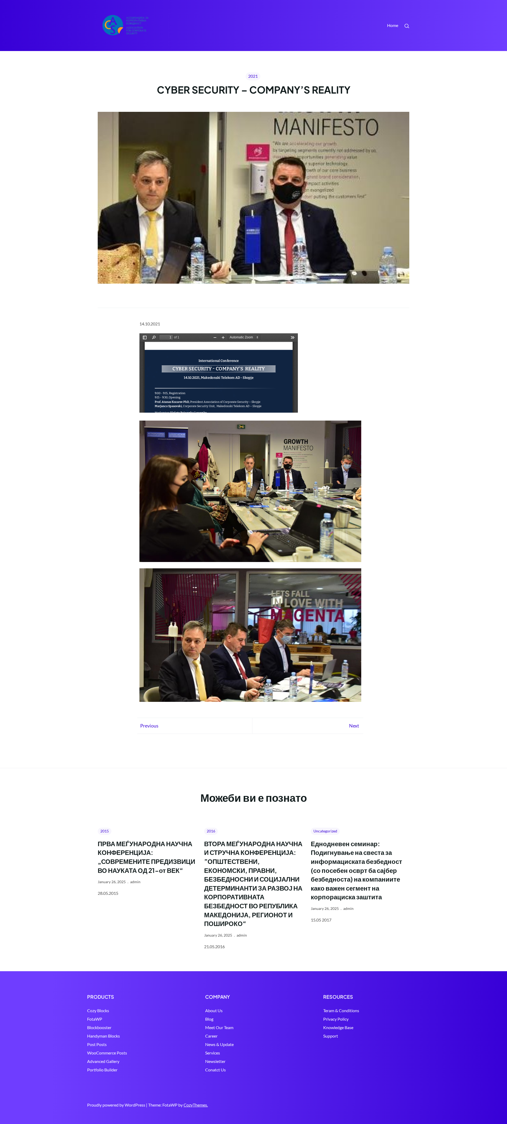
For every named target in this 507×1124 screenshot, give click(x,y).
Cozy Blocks (98, 1010)
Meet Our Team (219, 1027)
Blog (209, 1018)
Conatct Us (215, 1069)
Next (354, 726)
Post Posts (97, 1044)
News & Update (219, 1044)
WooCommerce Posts (107, 1052)
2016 (211, 831)
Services (212, 1052)
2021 (253, 76)
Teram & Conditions (341, 1010)
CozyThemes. (196, 1104)
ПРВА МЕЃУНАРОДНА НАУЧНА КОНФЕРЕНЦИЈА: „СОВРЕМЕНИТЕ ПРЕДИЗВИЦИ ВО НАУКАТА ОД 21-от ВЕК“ (146, 857)
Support (330, 1035)
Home (392, 25)
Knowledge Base (338, 1027)
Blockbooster (99, 1027)
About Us (214, 1010)
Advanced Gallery (103, 1061)
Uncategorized (325, 831)
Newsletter (215, 1061)
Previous (149, 726)
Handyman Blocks (103, 1035)
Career (211, 1035)
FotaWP (94, 1018)
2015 (104, 831)
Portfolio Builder (102, 1069)
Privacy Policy (336, 1018)
